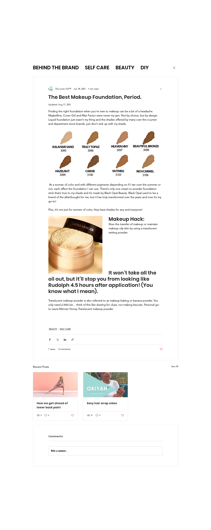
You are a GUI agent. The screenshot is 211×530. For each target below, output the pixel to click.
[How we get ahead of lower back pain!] (55, 384)
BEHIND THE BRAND (56, 68)
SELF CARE (97, 68)
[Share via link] (72, 339)
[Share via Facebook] (49, 339)
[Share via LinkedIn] (64, 339)
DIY (145, 68)
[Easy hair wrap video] (105, 384)
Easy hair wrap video (102, 403)
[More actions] (161, 89)
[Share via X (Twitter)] (57, 339)
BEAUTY (125, 68)
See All (174, 366)
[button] (174, 67)
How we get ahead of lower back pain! (52, 405)
